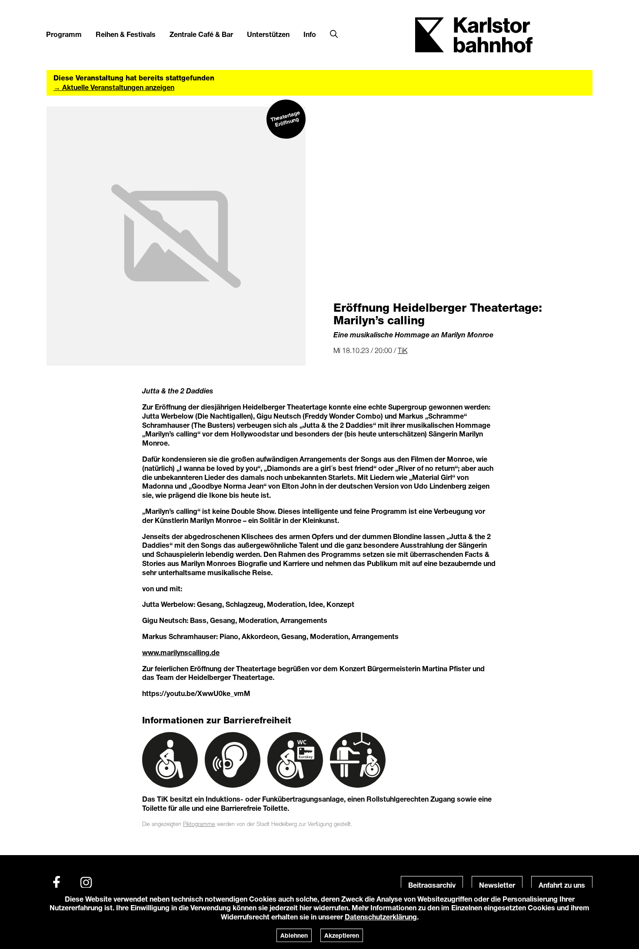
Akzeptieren (341, 935)
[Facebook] (56, 882)
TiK (402, 350)
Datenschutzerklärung (381, 916)
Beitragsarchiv (432, 885)
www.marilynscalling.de (181, 652)
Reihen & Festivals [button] (126, 34)
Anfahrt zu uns (562, 885)
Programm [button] (64, 34)
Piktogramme (199, 824)
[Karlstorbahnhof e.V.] (473, 34)
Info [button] (309, 34)
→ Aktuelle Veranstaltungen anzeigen (113, 87)
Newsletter (497, 885)
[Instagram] (86, 882)
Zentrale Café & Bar (201, 34)
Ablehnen (294, 935)
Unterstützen (268, 34)
